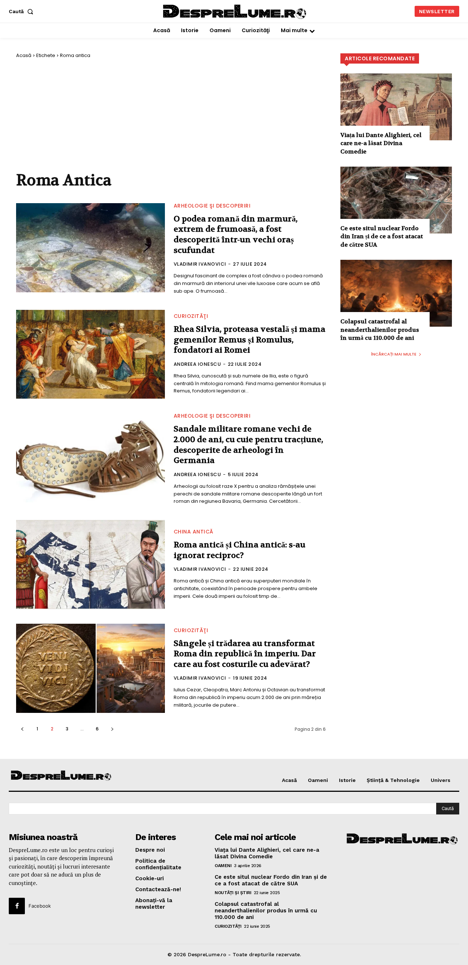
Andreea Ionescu (197, 364)
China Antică (194, 531)
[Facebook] (17, 906)
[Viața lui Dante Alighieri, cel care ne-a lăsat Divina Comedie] (396, 106)
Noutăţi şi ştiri (233, 892)
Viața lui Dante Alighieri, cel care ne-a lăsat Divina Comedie (381, 143)
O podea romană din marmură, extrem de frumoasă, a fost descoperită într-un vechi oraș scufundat (236, 234)
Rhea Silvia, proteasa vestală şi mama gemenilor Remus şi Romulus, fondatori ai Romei (249, 339)
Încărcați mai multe (393, 354)
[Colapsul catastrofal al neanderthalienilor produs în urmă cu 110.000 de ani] (396, 293)
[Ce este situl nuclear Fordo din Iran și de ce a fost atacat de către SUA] (396, 200)
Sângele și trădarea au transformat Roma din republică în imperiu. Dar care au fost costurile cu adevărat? (245, 653)
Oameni (223, 865)
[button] (22, 11)
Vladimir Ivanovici (200, 264)
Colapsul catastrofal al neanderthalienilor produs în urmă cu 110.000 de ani (379, 330)
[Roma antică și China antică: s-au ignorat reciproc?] (90, 564)
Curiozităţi (191, 316)
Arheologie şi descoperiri (212, 205)
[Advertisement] (171, 115)
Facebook (40, 906)
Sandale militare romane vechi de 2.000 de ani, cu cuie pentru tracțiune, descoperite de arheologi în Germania (248, 445)
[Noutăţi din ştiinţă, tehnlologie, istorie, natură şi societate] (61, 776)
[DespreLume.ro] (235, 12)
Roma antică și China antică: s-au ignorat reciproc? (239, 550)
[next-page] (112, 728)
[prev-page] (22, 728)
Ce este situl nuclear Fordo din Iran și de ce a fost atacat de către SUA (381, 236)
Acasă (23, 55)
